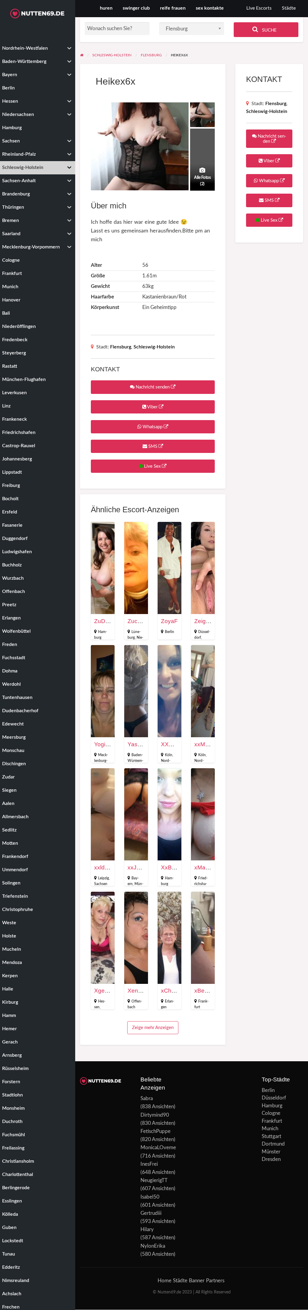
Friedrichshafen (201, 883)
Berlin (169, 632)
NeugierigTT (153, 1180)
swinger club (136, 8)
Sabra (146, 1098)
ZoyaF (169, 621)
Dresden (271, 1159)
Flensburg (120, 347)
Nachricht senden (152, 387)
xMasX (203, 867)
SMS (153, 446)
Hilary (147, 1229)
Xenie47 (138, 990)
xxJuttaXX (141, 867)
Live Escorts (259, 8)
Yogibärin (106, 744)
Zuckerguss (143, 621)
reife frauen (173, 8)
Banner (197, 1280)
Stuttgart (271, 1136)
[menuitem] (259, 8)
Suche (269, 30)
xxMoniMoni (210, 744)
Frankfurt (272, 1121)
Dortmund (273, 1143)
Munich (270, 1128)
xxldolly (103, 867)
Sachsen (100, 884)
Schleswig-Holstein (154, 347)
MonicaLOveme (158, 1147)
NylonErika (152, 1246)
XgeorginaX (109, 990)
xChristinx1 (175, 990)
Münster (271, 1151)
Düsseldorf (274, 1097)
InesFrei (149, 1164)
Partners (215, 1280)
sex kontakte (210, 8)
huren (106, 8)
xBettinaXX (208, 990)
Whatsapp (152, 427)
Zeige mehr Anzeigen (153, 1027)
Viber (152, 407)
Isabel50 (149, 1196)
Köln (168, 755)
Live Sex (152, 466)
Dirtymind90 (154, 1115)
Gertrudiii (151, 1213)
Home (164, 1280)
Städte (289, 8)
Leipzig (103, 878)
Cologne (271, 1113)
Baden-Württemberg (135, 760)
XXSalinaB (175, 744)
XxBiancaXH (177, 867)
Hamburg (272, 1105)
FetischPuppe (155, 1131)
